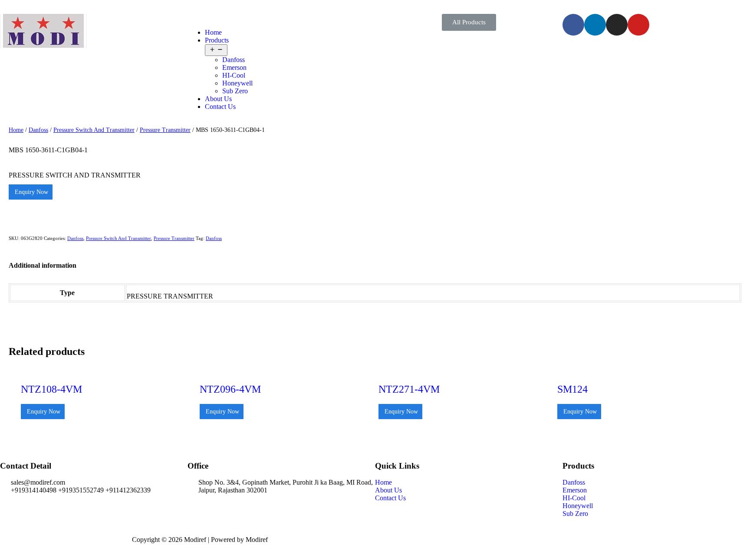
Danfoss (233, 59)
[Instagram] (617, 25)
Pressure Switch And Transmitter (94, 129)
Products (217, 40)
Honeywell (237, 83)
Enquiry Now (30, 192)
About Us (218, 98)
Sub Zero (235, 91)
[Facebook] (573, 25)
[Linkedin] (595, 25)
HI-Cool (233, 75)
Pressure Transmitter (165, 129)
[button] (469, 22)
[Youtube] (638, 25)
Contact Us (220, 106)
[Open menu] (216, 50)
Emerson (234, 67)
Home (213, 32)
